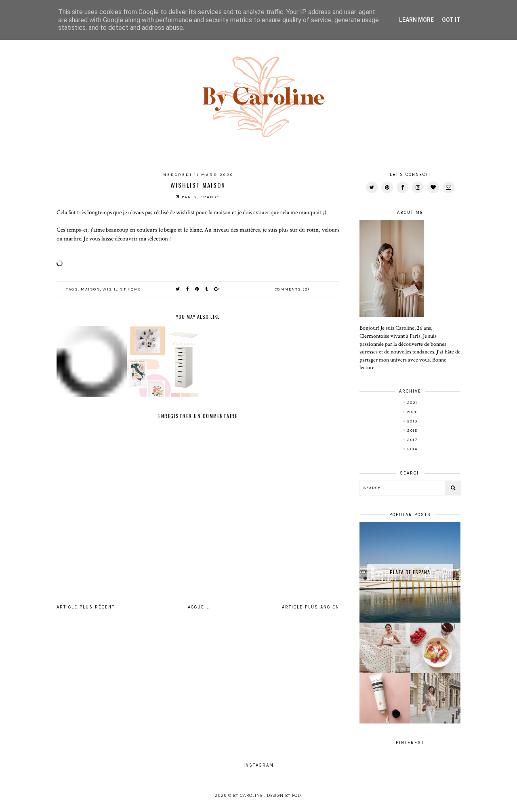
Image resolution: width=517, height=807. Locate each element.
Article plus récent (86, 607)
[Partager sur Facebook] (187, 289)
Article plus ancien (310, 607)
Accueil (198, 607)
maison (90, 289)
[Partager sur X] (178, 289)
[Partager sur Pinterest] (197, 289)
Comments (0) (292, 289)
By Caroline (248, 795)
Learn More (416, 20)
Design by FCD (284, 795)
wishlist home (122, 289)
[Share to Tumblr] (206, 289)
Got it (451, 20)
